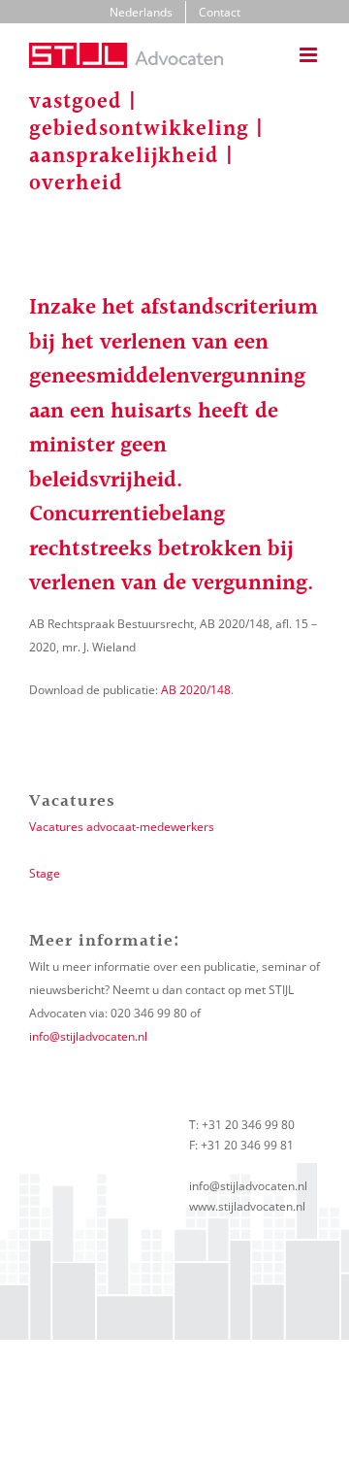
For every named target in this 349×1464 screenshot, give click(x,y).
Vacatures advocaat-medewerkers (121, 826)
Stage (44, 873)
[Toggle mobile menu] (310, 55)
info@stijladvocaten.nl (88, 1036)
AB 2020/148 (196, 690)
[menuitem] (141, 12)
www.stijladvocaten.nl (247, 1206)
